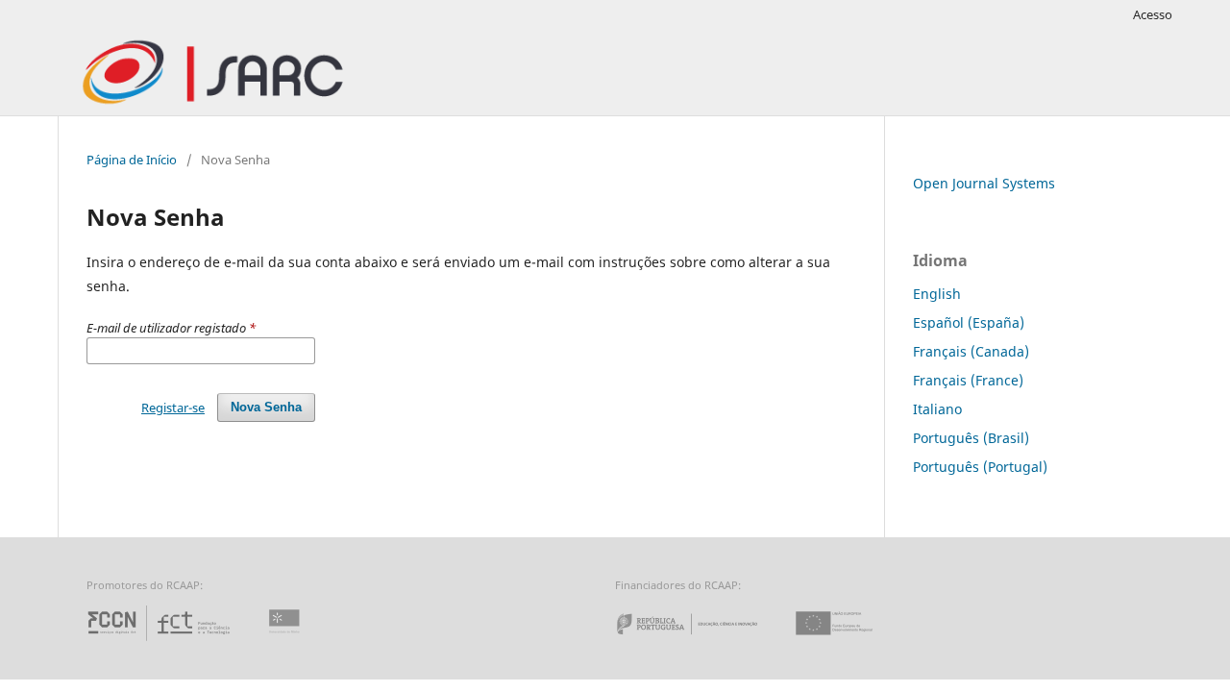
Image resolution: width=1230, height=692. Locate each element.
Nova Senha (266, 407)
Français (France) (968, 380)
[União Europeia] (850, 640)
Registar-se (173, 407)
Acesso (1152, 14)
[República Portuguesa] (702, 640)
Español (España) (968, 322)
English (937, 293)
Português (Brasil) (971, 438)
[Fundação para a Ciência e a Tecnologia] (160, 640)
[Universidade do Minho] (287, 640)
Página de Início (131, 159)
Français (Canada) (971, 351)
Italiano (937, 409)
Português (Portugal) (980, 466)
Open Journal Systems (984, 183)
